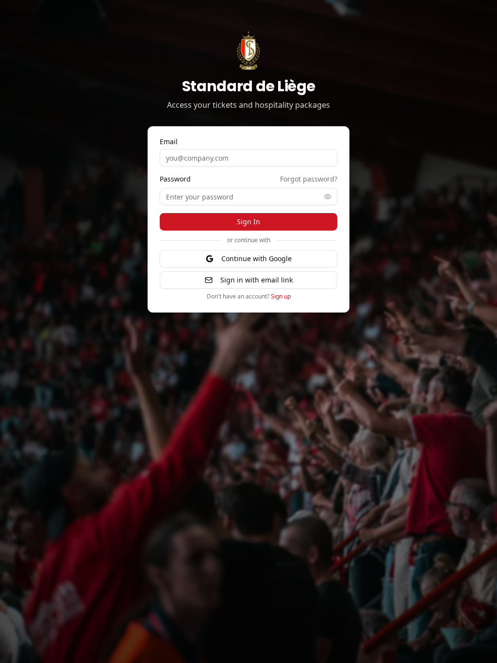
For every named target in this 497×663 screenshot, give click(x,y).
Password (175, 179)
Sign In (248, 221)
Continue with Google (256, 258)
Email (169, 141)
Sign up (281, 296)
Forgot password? (308, 178)
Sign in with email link (256, 279)
